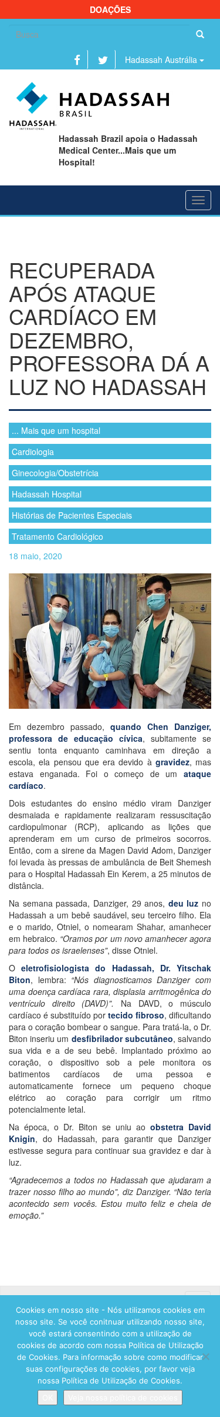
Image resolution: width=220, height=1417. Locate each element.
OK (47, 1397)
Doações (110, 9)
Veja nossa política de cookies (123, 1397)
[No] (205, 1356)
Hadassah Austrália (162, 59)
